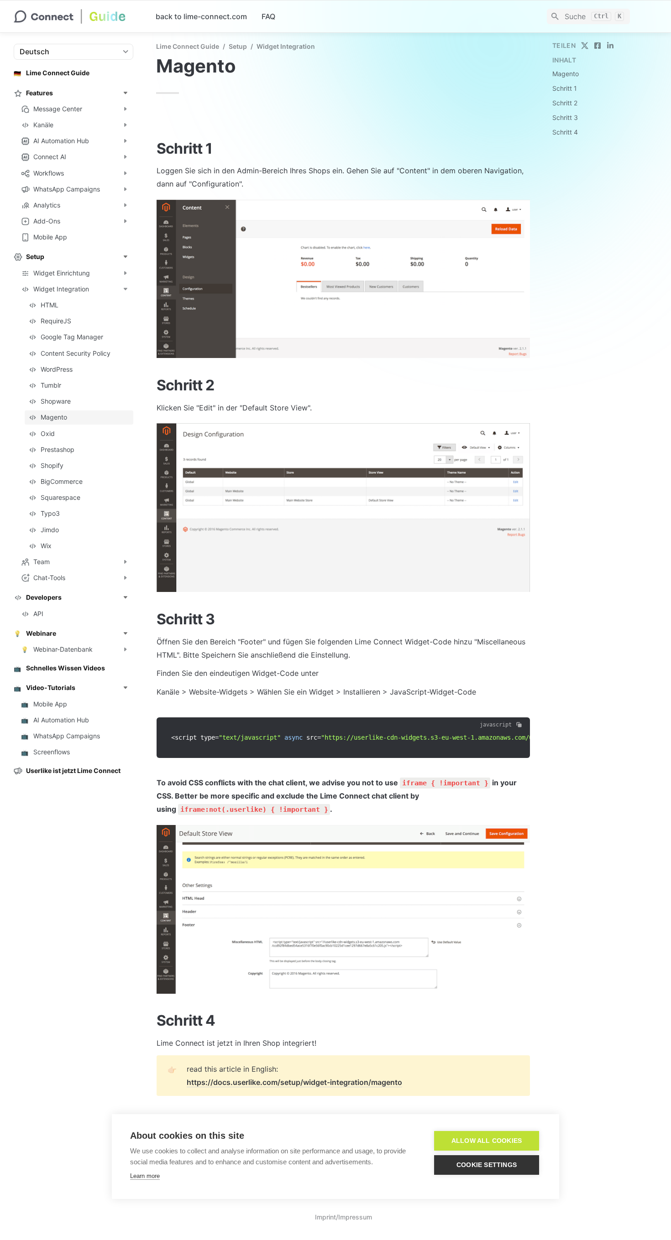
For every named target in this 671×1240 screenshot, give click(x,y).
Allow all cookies (486, 1140)
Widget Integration (286, 46)
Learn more (145, 1176)
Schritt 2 (564, 103)
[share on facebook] (597, 45)
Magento (565, 74)
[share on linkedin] (610, 45)
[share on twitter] (584, 45)
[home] (77, 16)
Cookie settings (486, 1165)
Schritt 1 (564, 88)
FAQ (268, 16)
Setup (238, 46)
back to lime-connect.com (201, 16)
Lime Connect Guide (187, 46)
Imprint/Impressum (343, 1217)
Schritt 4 (565, 132)
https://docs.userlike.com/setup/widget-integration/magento (294, 1082)
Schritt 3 (565, 117)
